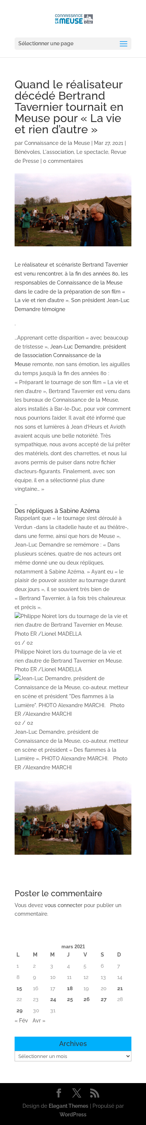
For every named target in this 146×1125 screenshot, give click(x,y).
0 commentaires (63, 161)
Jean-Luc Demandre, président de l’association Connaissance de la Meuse (70, 356)
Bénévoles (27, 152)
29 (19, 1010)
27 (104, 999)
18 (70, 988)
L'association (58, 152)
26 (86, 999)
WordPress (73, 1115)
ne (62, 309)
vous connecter (63, 905)
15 (19, 988)
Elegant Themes (68, 1106)
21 (120, 988)
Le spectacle (92, 152)
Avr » (39, 1021)
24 (53, 999)
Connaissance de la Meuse (57, 143)
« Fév (21, 1021)
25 (70, 999)
